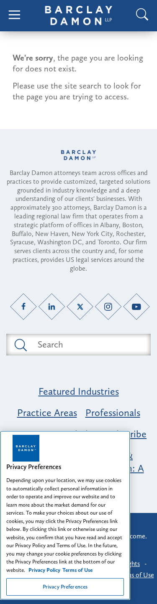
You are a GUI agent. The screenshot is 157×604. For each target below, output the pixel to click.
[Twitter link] (80, 306)
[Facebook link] (23, 306)
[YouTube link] (136, 306)
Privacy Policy (44, 570)
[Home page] (78, 155)
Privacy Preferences (65, 587)
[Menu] (14, 15)
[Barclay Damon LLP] (78, 15)
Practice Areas (47, 412)
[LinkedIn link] (51, 306)
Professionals (112, 412)
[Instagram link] (108, 306)
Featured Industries (79, 391)
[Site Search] (142, 15)
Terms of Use (136, 575)
